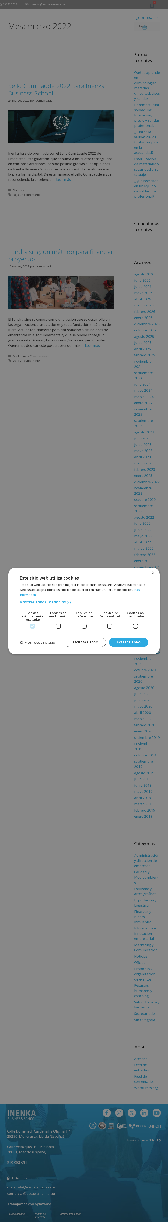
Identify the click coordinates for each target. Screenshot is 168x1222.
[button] (84, 602)
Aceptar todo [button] (129, 642)
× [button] (152, 572)
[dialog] (84, 611)
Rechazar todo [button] (85, 642)
